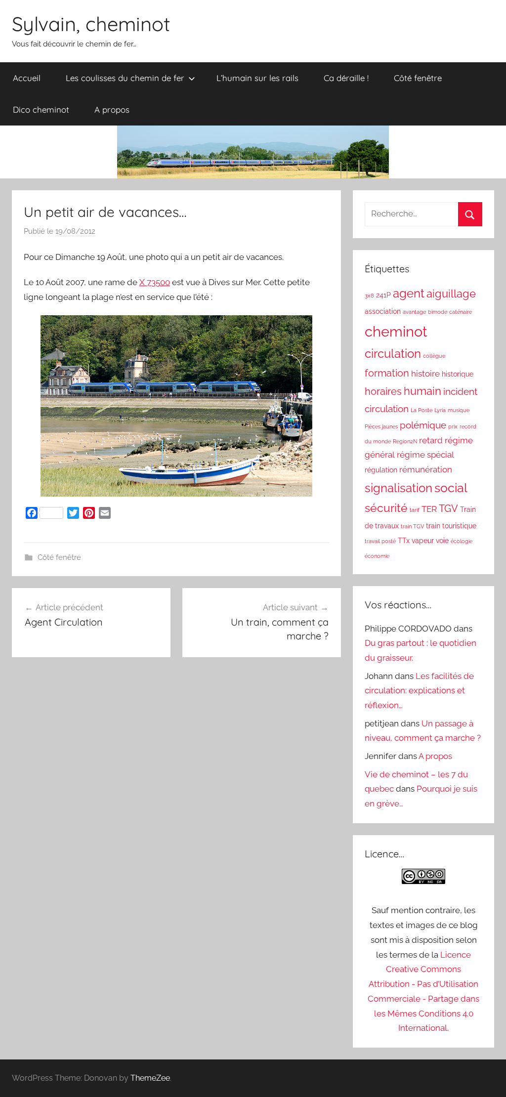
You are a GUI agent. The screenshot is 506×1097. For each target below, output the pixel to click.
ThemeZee (150, 1078)
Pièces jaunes (381, 426)
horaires (383, 391)
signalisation (398, 488)
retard (431, 440)
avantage (414, 312)
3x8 (369, 295)
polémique (423, 425)
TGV (448, 508)
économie (377, 556)
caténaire (460, 312)
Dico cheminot (41, 109)
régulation (381, 470)
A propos (111, 109)
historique (457, 374)
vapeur (423, 541)
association (383, 311)
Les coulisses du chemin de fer (125, 78)
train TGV (412, 526)
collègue (434, 356)
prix (453, 426)
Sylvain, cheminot (91, 23)
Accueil (27, 78)
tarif (415, 510)
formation (387, 373)
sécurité (386, 508)
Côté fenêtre (418, 78)
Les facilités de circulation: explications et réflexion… (419, 691)
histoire (425, 374)
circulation (393, 354)
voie (442, 541)
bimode (437, 312)
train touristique (451, 526)
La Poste (421, 410)
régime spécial (425, 455)
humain (422, 391)
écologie (461, 541)
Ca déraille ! (346, 78)
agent (408, 293)
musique (458, 410)
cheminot (396, 331)
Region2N (405, 441)
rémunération (425, 469)
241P (383, 295)
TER (429, 509)
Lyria (440, 410)
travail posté (380, 541)
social (450, 488)
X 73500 (154, 282)
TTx (404, 541)
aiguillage (451, 294)
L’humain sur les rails (257, 78)
